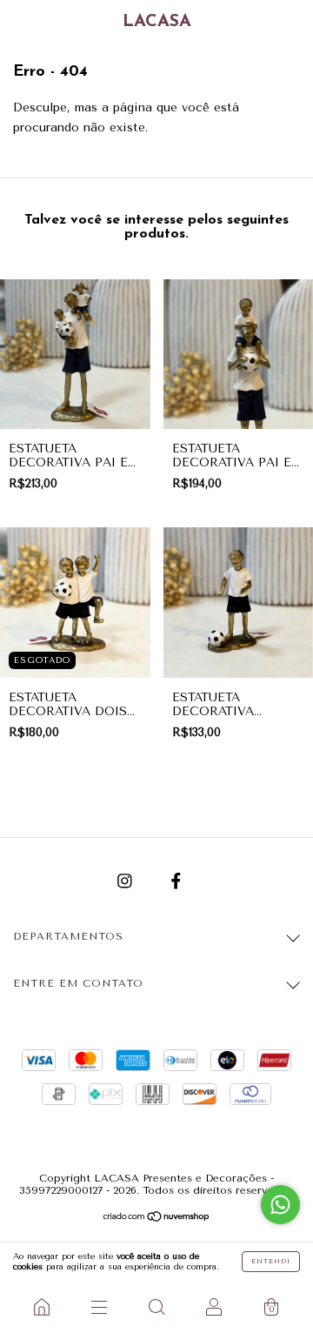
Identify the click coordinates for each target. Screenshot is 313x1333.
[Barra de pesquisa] (156, 1307)
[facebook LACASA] (176, 881)
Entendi (270, 1261)
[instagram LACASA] (127, 881)
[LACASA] (41, 1307)
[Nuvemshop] (157, 1218)
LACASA (157, 21)
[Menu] (99, 1307)
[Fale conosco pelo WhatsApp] (280, 1204)
